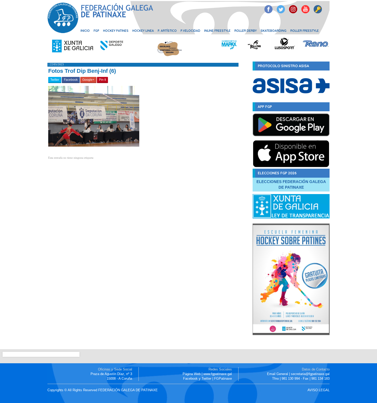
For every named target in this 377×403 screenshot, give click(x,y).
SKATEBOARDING (273, 31)
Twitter (54, 80)
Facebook (71, 80)
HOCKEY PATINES (115, 31)
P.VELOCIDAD (190, 31)
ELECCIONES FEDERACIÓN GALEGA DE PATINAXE (291, 184)
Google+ (88, 80)
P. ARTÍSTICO (167, 31)
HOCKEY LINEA (143, 31)
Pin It (102, 80)
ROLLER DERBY (245, 31)
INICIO (85, 31)
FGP (96, 31)
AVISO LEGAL (318, 390)
